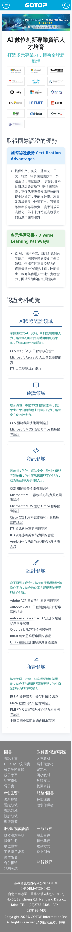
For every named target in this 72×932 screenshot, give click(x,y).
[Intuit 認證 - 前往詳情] (36, 102)
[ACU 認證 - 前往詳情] (56, 70)
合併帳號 (11, 862)
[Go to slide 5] (40, 27)
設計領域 (11, 816)
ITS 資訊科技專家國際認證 (28, 528)
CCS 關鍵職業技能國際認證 (29, 423)
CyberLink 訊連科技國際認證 (30, 629)
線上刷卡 (43, 851)
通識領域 (11, 805)
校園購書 (43, 799)
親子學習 (11, 775)
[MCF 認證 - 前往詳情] (15, 70)
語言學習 (11, 780)
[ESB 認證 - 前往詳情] (15, 102)
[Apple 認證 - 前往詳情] (56, 102)
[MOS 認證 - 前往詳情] (36, 70)
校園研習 (43, 786)
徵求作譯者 (45, 805)
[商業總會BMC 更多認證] (15, 124)
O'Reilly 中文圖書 (17, 764)
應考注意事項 (14, 835)
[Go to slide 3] (32, 26)
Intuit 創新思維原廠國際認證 (30, 636)
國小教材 (43, 775)
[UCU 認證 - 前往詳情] (15, 92)
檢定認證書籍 (14, 769)
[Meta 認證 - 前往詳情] (36, 113)
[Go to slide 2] (29, 27)
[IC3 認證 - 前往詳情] (15, 113)
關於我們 (45, 862)
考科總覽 (11, 799)
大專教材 (43, 758)
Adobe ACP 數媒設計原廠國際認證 (34, 600)
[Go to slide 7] (47, 27)
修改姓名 (11, 857)
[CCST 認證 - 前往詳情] (36, 81)
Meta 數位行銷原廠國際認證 (30, 703)
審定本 (42, 769)
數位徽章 (11, 846)
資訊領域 (11, 810)
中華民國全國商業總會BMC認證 (32, 720)
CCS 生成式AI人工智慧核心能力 (32, 351)
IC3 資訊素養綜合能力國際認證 (32, 535)
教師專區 (43, 780)
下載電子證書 (14, 851)
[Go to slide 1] (25, 27)
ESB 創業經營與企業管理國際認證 (34, 696)
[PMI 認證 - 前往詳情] (36, 92)
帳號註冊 (11, 840)
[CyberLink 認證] (56, 113)
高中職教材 (45, 764)
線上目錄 (43, 835)
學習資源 (11, 821)
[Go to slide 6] (43, 27)
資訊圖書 (11, 758)
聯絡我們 (43, 840)
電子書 (9, 786)
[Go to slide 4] (36, 27)
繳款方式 (43, 846)
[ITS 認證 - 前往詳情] (56, 81)
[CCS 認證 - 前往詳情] (56, 92)
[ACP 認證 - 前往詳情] (15, 81)
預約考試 (11, 868)
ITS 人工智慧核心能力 (25, 368)
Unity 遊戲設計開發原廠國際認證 (33, 642)
